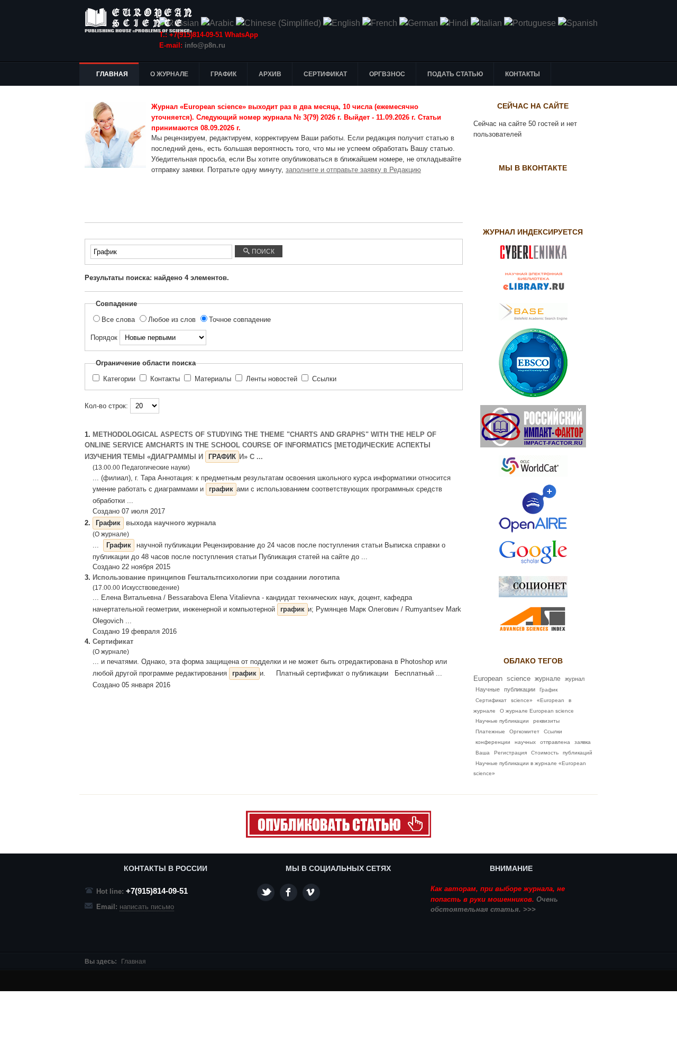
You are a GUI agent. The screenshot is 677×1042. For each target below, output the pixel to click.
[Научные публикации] (143, 20)
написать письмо (147, 907)
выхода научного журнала (156, 523)
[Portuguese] (530, 23)
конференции (492, 742)
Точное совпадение (240, 320)
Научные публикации (502, 721)
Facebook (288, 892)
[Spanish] (578, 23)
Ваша (482, 753)
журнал (574, 679)
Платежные (490, 731)
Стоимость (545, 753)
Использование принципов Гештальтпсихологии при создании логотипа (216, 577)
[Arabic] (217, 23)
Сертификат (113, 641)
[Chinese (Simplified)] (278, 23)
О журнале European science (537, 711)
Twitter (266, 892)
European (487, 678)
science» (522, 700)
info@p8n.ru (205, 45)
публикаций (577, 753)
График (548, 690)
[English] (341, 23)
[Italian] (486, 23)
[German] (418, 23)
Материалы (213, 379)
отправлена (555, 742)
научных (525, 742)
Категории (119, 379)
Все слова (119, 320)
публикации (519, 689)
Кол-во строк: (107, 406)
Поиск (262, 251)
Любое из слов (173, 320)
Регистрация (510, 753)
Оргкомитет (524, 731)
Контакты (165, 379)
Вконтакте (311, 892)
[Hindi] (454, 23)
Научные (487, 689)
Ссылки (323, 379)
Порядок (105, 338)
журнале (548, 678)
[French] (379, 23)
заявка (582, 742)
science (518, 678)
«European (550, 700)
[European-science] (338, 835)
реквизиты (546, 721)
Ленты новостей (271, 379)
